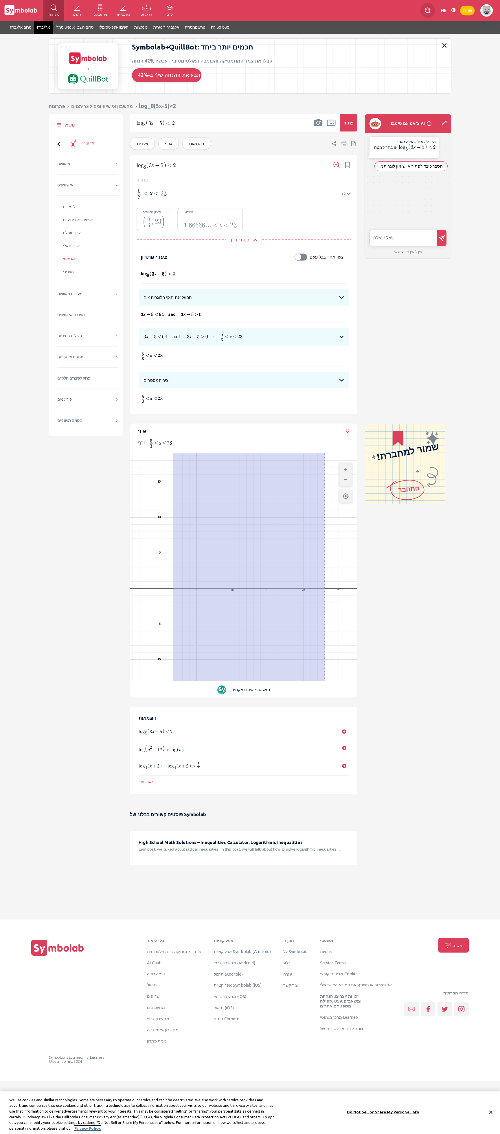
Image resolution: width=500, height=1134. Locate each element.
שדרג (467, 10)
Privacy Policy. (87, 1128)
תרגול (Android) (228, 974)
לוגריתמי (70, 259)
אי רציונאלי (71, 246)
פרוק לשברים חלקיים (73, 378)
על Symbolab (295, 951)
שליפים (153, 996)
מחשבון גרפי (158, 1018)
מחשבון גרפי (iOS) (230, 996)
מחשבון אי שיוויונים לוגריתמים (102, 106)
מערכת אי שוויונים (71, 315)
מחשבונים (156, 1007)
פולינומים (64, 399)
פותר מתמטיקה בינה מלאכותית (174, 951)
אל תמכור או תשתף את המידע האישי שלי (356, 985)
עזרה (287, 974)
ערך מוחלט (72, 233)
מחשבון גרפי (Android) (234, 963)
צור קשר (290, 985)
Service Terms (333, 963)
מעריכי (68, 272)
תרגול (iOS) (224, 1007)
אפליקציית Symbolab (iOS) (238, 985)
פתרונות (57, 106)
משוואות (63, 164)
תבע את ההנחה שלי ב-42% (169, 75)
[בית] (57, 955)
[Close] (490, 1112)
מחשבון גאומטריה (163, 1029)
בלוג (287, 963)
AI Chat (154, 963)
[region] (250, 1112)
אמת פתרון (156, 1041)
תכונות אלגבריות (70, 357)
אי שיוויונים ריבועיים (78, 220)
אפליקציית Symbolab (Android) (242, 951)
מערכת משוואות (69, 294)
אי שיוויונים (65, 185)
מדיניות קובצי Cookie (338, 973)
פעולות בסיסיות (69, 336)
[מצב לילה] (453, 10)
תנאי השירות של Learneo (342, 1028)
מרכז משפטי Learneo (339, 1017)
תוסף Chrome (226, 1018)
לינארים (69, 207)
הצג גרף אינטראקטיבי (250, 689)
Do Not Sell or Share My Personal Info (383, 1112)
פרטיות (326, 951)
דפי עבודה (156, 973)
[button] (318, 126)
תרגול (152, 985)
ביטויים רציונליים (69, 420)
